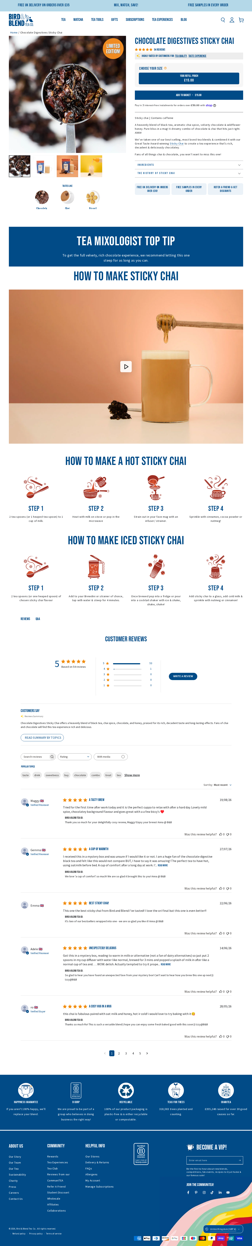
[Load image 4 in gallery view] (91, 166)
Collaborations (56, 1210)
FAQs (88, 1168)
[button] (222, 20)
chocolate (80, 775)
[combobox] (75, 756)
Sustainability (17, 1174)
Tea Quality (181, 56)
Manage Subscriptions (99, 1186)
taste (25, 775)
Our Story (15, 1156)
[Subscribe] (241, 1160)
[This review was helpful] (220, 834)
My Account (92, 1180)
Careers (14, 1192)
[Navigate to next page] (147, 1053)
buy (66, 775)
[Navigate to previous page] (104, 1053)
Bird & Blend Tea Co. (26, 1228)
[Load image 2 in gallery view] (43, 166)
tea (119, 775)
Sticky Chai (177, 143)
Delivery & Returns (97, 1162)
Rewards (52, 1156)
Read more (163, 865)
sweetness (52, 775)
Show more (132, 775)
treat (108, 775)
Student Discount (58, 1192)
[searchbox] (34, 757)
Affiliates (53, 1204)
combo (96, 775)
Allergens (91, 1174)
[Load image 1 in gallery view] (19, 166)
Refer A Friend (56, 1186)
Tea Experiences (57, 1162)
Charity (13, 1180)
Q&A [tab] (38, 619)
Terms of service (54, 1233)
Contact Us (16, 1199)
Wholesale (53, 1198)
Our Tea (14, 1168)
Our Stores (92, 1156)
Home (14, 32)
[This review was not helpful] (227, 834)
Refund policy (19, 1233)
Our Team (15, 1162)
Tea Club (52, 1168)
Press (12, 1187)
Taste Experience (197, 56)
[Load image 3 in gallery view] (67, 166)
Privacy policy (36, 1233)
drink (37, 775)
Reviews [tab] (25, 619)
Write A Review (183, 676)
